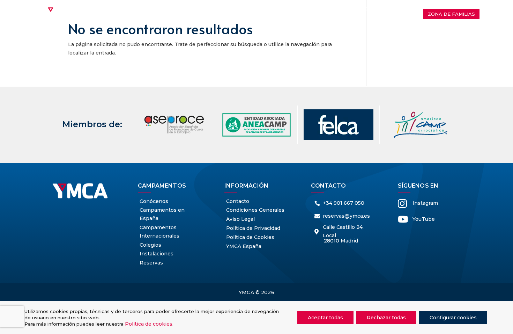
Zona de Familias (451, 14)
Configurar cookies (453, 317)
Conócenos (143, 9)
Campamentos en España (311, 9)
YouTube (423, 219)
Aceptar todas (325, 317)
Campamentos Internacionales (218, 9)
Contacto (280, 19)
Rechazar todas (386, 317)
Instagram (425, 203)
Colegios (372, 9)
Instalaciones (238, 19)
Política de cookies (148, 324)
